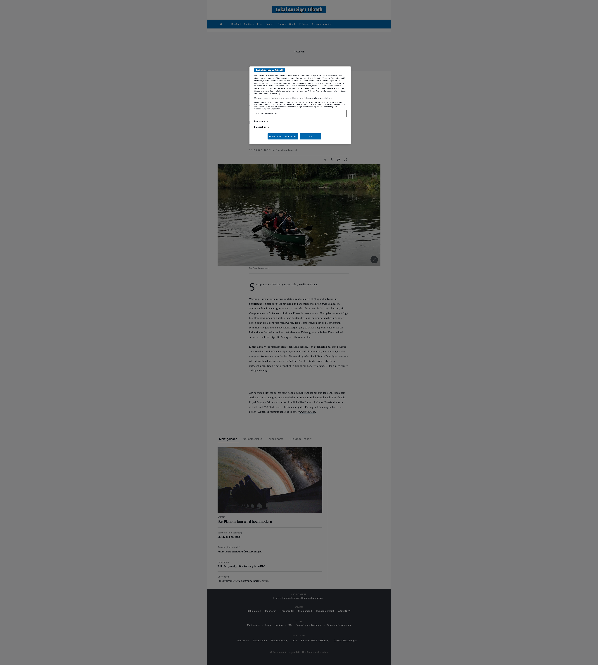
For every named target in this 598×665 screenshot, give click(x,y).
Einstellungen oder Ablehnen (283, 136)
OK (310, 136)
